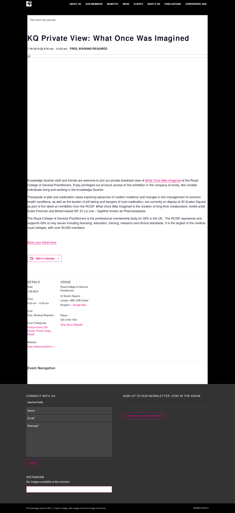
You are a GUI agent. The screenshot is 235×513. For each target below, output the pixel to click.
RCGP (30, 334)
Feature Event (35, 327)
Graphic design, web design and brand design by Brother (80, 508)
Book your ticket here (41, 242)
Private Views (43, 330)
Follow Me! (69, 489)
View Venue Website (71, 324)
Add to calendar (45, 258)
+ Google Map (78, 305)
